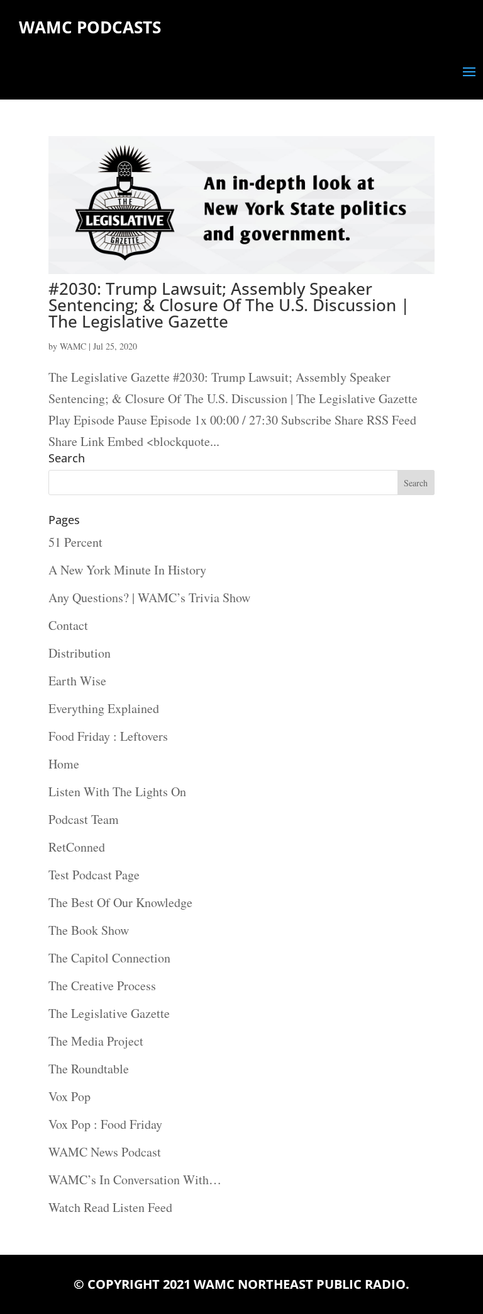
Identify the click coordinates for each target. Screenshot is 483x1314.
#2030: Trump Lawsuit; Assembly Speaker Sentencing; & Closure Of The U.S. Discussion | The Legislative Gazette (228, 305)
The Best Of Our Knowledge (120, 902)
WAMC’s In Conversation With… (134, 1179)
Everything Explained (103, 708)
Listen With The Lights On (117, 791)
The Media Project (95, 1040)
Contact (68, 625)
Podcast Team (83, 819)
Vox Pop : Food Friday (105, 1124)
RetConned (76, 846)
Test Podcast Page (94, 874)
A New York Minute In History (127, 569)
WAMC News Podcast (104, 1151)
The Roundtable (88, 1068)
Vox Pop (69, 1096)
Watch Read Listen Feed (110, 1207)
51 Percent (75, 542)
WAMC (73, 346)
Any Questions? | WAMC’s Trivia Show (149, 597)
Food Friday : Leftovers (108, 736)
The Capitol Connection (109, 957)
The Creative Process (102, 985)
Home (63, 763)
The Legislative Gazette (109, 1013)
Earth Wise (77, 680)
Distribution (79, 652)
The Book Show (88, 930)
